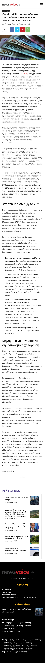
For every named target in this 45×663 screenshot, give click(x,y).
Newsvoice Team (9, 24)
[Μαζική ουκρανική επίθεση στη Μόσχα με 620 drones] (34, 539)
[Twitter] (17, 29)
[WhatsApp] (28, 29)
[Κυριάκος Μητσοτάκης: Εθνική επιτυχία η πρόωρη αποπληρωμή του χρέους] (34, 527)
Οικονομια (6, 11)
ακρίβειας (23, 74)
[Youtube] (32, 578)
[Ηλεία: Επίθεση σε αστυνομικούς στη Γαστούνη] (34, 551)
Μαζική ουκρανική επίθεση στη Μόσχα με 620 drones (16, 537)
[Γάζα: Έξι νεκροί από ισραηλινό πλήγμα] (34, 500)
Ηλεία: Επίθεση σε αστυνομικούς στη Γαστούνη (15, 550)
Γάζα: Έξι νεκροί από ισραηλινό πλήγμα (16, 499)
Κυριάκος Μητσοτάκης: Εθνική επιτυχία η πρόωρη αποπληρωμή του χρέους (17, 526)
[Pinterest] (22, 29)
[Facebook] (12, 29)
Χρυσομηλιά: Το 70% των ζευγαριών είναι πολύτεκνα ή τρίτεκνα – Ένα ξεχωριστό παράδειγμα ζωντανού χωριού (16, 513)
